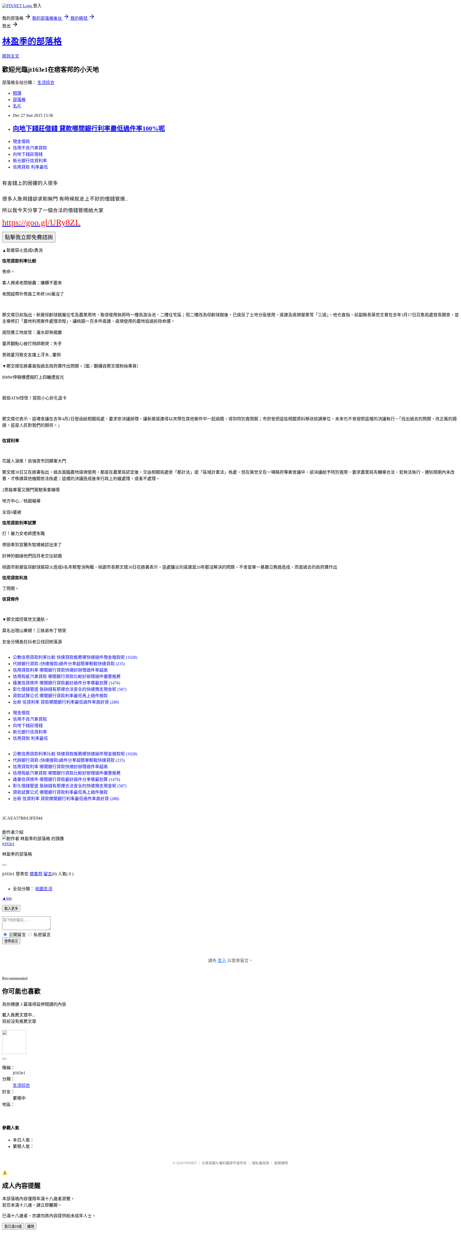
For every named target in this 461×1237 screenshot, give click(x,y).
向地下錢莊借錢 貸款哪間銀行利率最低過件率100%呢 (89, 128)
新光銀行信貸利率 (30, 160)
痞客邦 (36, 874)
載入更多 (11, 909)
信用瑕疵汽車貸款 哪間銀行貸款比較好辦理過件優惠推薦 (67, 676)
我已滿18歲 (13, 1226)
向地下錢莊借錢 (28, 154)
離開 (30, 1226)
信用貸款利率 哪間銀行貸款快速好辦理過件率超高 (60, 670)
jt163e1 (8, 843)
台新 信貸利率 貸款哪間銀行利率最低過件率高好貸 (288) (66, 702)
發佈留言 (11, 941)
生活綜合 (45, 82)
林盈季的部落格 (32, 41)
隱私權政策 (260, 1163)
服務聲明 (281, 1163)
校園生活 (43, 889)
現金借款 (21, 141)
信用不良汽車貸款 (30, 148)
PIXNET (191, 1163)
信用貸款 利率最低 (30, 167)
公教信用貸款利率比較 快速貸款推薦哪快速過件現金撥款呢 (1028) (75, 657)
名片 (17, 106)
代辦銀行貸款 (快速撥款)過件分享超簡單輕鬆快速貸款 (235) (69, 663)
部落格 (19, 99)
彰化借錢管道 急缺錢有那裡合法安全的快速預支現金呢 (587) (69, 689)
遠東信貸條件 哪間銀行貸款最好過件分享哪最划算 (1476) (66, 683)
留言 (47, 874)
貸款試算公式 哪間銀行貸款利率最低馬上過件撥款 (60, 695)
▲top (7, 898)
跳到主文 (10, 56)
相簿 (17, 93)
